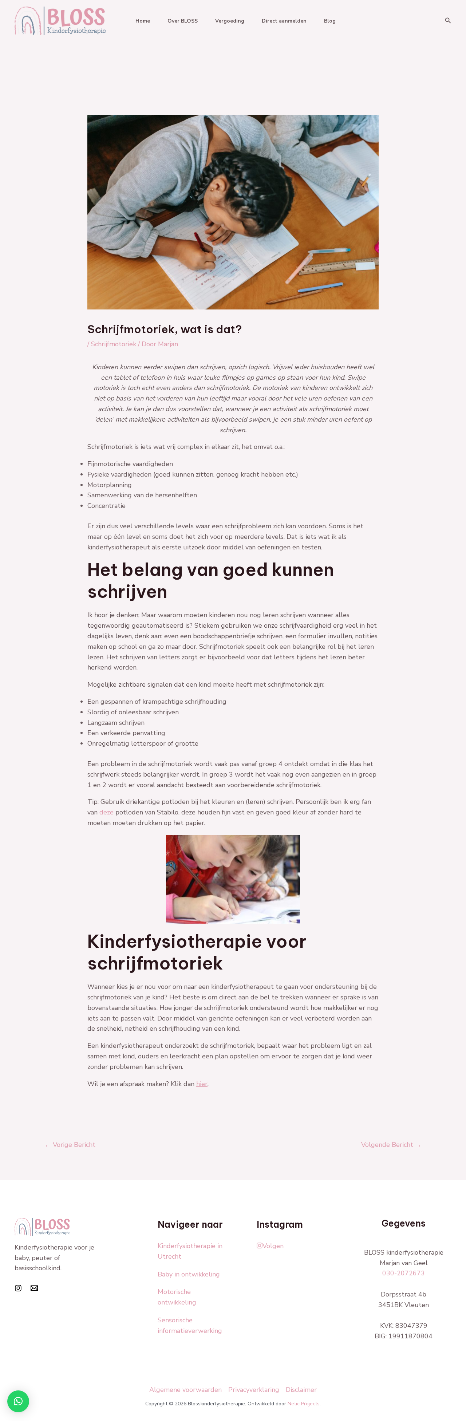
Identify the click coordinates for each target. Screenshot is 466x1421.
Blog (330, 20)
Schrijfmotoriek (113, 344)
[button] (448, 21)
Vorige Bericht (69, 1144)
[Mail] (34, 1288)
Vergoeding (229, 20)
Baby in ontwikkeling (189, 1274)
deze (106, 812)
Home (142, 20)
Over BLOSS (182, 20)
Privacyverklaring (253, 1389)
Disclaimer (301, 1389)
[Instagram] (18, 1288)
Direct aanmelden (284, 20)
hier (202, 1083)
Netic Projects (304, 1403)
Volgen (273, 1246)
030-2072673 (403, 1273)
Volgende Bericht (391, 1144)
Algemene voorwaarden (185, 1389)
